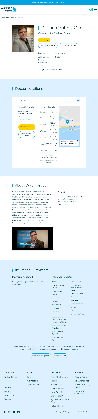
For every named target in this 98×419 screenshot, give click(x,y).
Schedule (44, 40)
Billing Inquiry (60, 356)
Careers (7, 399)
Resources (55, 381)
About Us (8, 392)
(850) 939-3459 (24, 120)
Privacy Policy (80, 377)
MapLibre (63, 141)
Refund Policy (57, 406)
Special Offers (33, 384)
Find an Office (10, 377)
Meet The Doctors (59, 377)
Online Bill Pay (57, 388)
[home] (8, 9)
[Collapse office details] (78, 100)
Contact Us (9, 395)
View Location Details (27, 134)
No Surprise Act (81, 381)
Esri (68, 141)
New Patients (57, 392)
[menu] (95, 9)
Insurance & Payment (68, 45)
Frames (30, 377)
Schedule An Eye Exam (27, 127)
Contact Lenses (34, 381)
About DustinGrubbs (48, 45)
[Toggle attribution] (77, 141)
